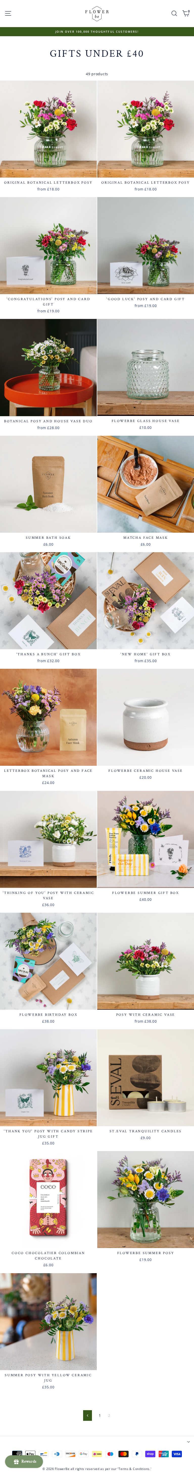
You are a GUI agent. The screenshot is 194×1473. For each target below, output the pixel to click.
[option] (97, 32)
